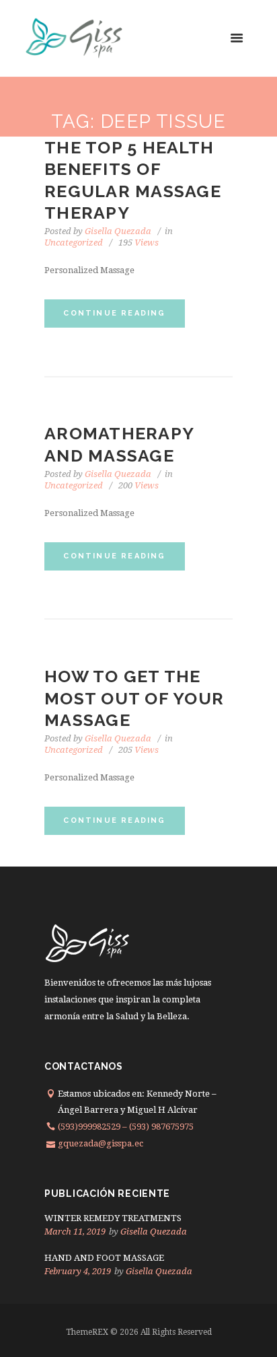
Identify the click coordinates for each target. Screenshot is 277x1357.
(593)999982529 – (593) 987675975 (126, 1127)
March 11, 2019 (75, 1231)
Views (138, 242)
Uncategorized (73, 242)
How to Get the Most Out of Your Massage (134, 698)
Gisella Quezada (118, 231)
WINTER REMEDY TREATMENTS (113, 1218)
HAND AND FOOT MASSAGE (104, 1258)
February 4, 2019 (77, 1271)
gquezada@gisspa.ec (100, 1143)
